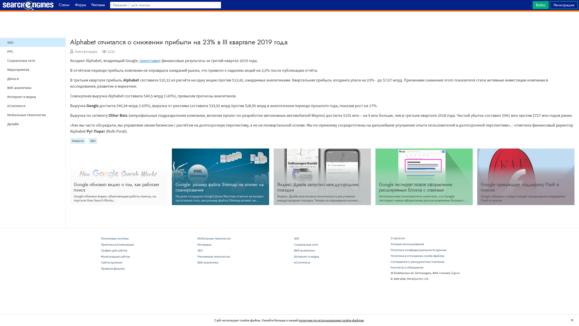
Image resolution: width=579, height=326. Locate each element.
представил (150, 60)
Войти (540, 5)
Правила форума (113, 268)
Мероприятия (18, 69)
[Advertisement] (289, 23)
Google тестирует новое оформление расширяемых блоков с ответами (415, 187)
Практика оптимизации (117, 244)
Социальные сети (21, 60)
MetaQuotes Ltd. (418, 279)
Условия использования (407, 244)
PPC (10, 51)
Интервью (204, 244)
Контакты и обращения (407, 267)
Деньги (13, 78)
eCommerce (16, 105)
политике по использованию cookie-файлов (331, 320)
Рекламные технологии (213, 256)
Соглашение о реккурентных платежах (417, 262)
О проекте (398, 238)
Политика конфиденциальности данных (418, 250)
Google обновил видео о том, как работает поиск (116, 187)
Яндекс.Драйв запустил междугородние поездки (317, 187)
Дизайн (13, 124)
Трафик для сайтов (114, 250)
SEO (10, 42)
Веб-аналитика (19, 87)
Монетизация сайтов (115, 256)
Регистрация (564, 5)
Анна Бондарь (86, 51)
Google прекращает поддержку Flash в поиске (520, 187)
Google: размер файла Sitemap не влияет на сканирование (220, 187)
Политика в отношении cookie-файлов (417, 256)
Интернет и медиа (21, 96)
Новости (78, 141)
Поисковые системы (115, 238)
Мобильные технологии (26, 115)
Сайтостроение (111, 262)
